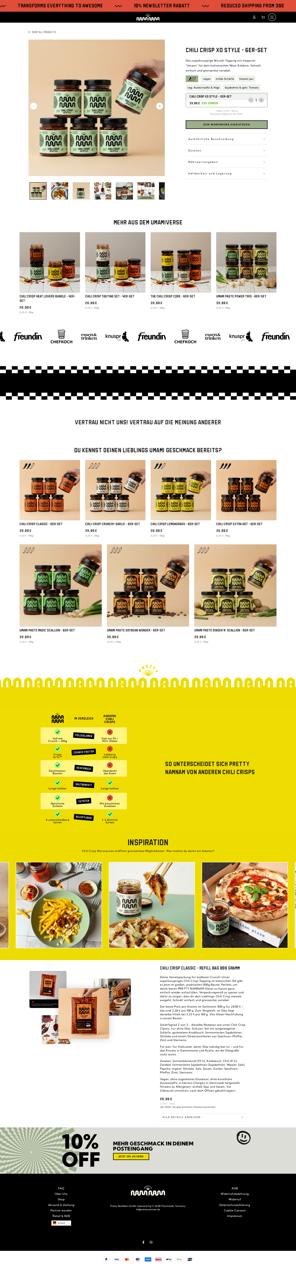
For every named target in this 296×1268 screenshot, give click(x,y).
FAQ (61, 1188)
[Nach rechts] (159, 106)
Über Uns (61, 1193)
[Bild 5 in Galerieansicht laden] (124, 191)
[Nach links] (33, 106)
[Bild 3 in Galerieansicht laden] (81, 191)
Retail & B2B (61, 1216)
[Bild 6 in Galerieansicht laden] (146, 191)
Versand (176, 1107)
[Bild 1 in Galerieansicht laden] (38, 191)
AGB (235, 1188)
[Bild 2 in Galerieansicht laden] (59, 191)
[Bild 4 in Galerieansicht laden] (102, 191)
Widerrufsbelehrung (235, 1193)
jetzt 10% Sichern (131, 1156)
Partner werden (61, 1210)
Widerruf (235, 1199)
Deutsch (61, 1223)
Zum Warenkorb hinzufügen (226, 124)
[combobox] (61, 1223)
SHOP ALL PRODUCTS (43, 32)
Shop (61, 1199)
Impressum (234, 1216)
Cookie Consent (235, 1210)
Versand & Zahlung (61, 1205)
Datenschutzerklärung (234, 1205)
